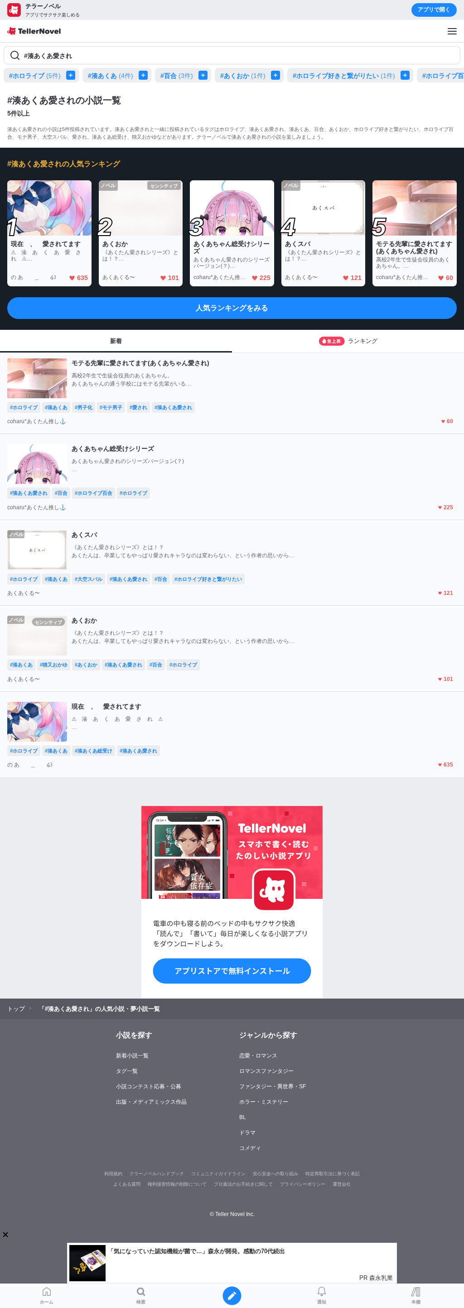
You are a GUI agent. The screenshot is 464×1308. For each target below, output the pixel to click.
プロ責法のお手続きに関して (243, 1184)
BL (242, 1117)
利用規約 (113, 1173)
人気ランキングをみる (232, 308)
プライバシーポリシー (302, 1184)
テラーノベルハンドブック (157, 1173)
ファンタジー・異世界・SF (272, 1086)
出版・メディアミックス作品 (151, 1102)
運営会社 (342, 1184)
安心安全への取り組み (275, 1173)
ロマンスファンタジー (266, 1071)
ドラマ (247, 1132)
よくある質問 (126, 1184)
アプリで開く (434, 9)
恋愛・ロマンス (258, 1055)
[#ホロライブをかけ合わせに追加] (72, 75)
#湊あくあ (110, 75)
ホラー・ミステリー (263, 1102)
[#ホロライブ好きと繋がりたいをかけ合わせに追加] (407, 75)
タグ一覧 (127, 1071)
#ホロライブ (35, 75)
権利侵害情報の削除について (177, 1184)
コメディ (250, 1148)
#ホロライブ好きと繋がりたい (344, 75)
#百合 (176, 75)
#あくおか (243, 75)
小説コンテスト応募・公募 (148, 1086)
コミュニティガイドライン (218, 1173)
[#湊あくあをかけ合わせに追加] (145, 75)
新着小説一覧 (132, 1055)
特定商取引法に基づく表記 (332, 1173)
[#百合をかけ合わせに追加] (204, 75)
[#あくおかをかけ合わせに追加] (277, 75)
